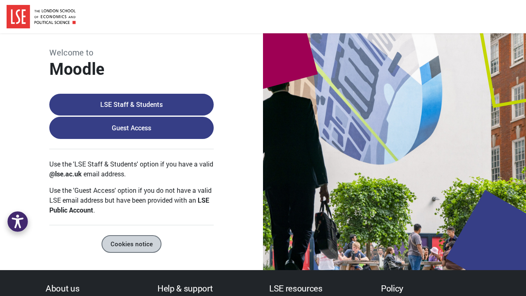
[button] (17, 221)
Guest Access (131, 127)
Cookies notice (132, 244)
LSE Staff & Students (131, 104)
